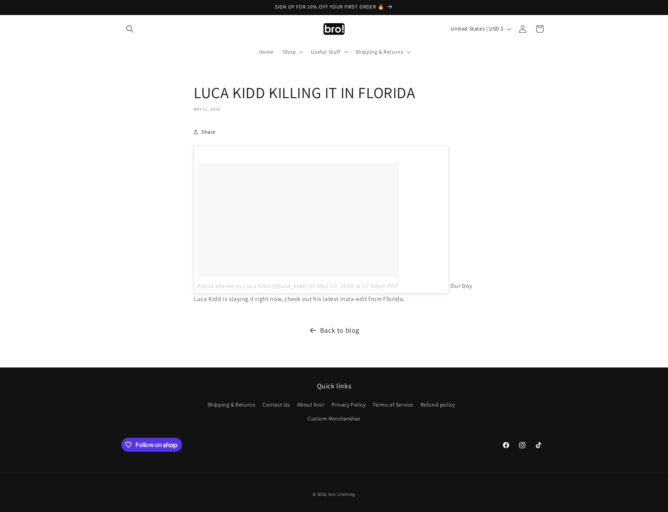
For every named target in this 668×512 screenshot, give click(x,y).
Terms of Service (393, 404)
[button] (129, 28)
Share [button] (208, 131)
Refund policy (438, 404)
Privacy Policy (348, 404)
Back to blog (340, 330)
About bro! (311, 404)
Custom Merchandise (334, 418)
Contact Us (276, 404)
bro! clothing (342, 494)
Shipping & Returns (232, 404)
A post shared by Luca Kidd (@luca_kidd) (252, 286)
